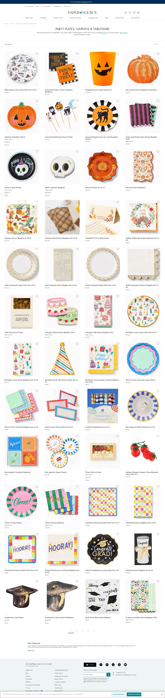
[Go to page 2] (94, 631)
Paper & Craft (58, 18)
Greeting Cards (93, 18)
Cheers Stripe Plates (13, 523)
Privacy (28, 688)
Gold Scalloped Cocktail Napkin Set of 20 (142, 286)
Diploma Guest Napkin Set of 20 (139, 570)
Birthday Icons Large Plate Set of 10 (141, 332)
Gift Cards (66, 6)
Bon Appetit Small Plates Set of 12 (140, 427)
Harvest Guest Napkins (136, 188)
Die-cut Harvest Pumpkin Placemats (141, 90)
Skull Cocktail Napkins (55, 188)
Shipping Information (61, 676)
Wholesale (29, 679)
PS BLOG (91, 665)
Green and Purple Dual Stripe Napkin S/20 (141, 138)
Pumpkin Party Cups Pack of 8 (98, 90)
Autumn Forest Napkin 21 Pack (18, 238)
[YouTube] (125, 664)
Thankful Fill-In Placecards (97, 238)
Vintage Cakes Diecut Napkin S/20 (59, 332)
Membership (57, 6)
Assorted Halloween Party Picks (59, 137)
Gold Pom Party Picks (14, 332)
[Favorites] (134, 12)
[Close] (162, 694)
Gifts (106, 18)
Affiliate (28, 682)
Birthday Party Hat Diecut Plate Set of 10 (61, 381)
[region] (82, 694)
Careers (28, 676)
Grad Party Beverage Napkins (98, 617)
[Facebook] (100, 664)
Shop (11, 23)
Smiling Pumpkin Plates (15, 137)
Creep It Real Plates (13, 188)
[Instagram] (119, 664)
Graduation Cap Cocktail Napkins (59, 617)
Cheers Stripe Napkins (54, 523)
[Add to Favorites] (37, 53)
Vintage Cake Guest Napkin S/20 (99, 332)
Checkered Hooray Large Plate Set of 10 (102, 523)
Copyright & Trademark (33, 685)
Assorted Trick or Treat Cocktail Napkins (59, 91)
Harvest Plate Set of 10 (95, 188)
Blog (27, 673)
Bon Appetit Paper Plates (56, 472)
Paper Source (8, 139)
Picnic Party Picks (93, 472)
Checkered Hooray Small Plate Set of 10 (21, 570)
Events (37, 6)
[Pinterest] (107, 664)
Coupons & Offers (47, 6)
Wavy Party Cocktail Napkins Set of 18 (21, 427)
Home (6, 23)
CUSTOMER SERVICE (61, 670)
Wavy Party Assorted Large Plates (140, 380)
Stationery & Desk (75, 18)
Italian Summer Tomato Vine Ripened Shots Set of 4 (142, 473)
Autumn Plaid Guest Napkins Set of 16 (61, 238)
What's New (29, 18)
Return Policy (59, 679)
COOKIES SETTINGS (118, 694)
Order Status (59, 673)
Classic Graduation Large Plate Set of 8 (102, 570)
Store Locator (29, 6)
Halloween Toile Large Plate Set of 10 (21, 90)
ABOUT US (29, 670)
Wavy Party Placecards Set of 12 (59, 427)
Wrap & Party (119, 18)
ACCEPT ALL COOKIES (134, 694)
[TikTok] (113, 664)
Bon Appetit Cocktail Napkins (17, 472)
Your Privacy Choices (32, 691)
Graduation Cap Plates (14, 617)
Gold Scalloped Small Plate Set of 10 (100, 285)
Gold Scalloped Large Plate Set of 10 (20, 285)
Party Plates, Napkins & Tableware (26, 23)
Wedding (43, 18)
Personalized (135, 18)
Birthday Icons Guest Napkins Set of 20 (21, 380)
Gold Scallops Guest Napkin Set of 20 (61, 285)
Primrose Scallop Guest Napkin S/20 (141, 617)
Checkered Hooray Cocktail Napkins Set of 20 (62, 571)
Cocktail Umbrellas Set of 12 (97, 427)
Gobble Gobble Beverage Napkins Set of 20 (142, 239)
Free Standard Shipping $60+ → (82, 2)
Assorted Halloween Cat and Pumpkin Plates (101, 138)
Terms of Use (59, 691)
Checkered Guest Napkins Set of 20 (141, 523)
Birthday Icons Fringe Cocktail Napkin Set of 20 (102, 381)
